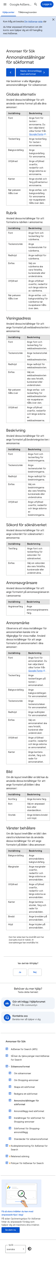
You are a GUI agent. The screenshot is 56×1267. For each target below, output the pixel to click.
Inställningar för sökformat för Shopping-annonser (29, 1120)
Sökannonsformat (20, 1066)
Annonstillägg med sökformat (29, 1111)
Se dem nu (10, 1230)
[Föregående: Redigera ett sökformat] (10, 72)
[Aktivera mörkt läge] (29, 1248)
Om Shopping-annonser (26, 1080)
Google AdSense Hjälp (21, 4)
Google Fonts (36, 134)
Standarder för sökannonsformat (31, 1139)
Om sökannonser (22, 1073)
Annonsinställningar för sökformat (26, 1102)
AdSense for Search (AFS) (24, 1049)
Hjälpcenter (8, 12)
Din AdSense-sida (33, 21)
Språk (11, 1245)
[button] (5, 4)
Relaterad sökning (20, 1156)
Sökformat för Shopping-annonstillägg (27, 1130)
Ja (20, 972)
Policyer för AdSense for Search (27, 1163)
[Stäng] (53, 20)
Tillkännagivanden (27, 12)
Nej (35, 972)
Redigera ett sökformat (25, 1093)
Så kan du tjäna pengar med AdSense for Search (30, 1058)
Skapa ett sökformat (24, 1087)
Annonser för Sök (16, 1041)
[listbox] (15, 1249)
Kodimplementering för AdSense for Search (29, 1147)
